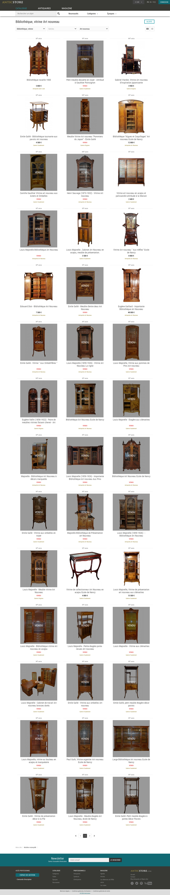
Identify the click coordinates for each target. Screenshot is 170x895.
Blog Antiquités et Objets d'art (139, 879)
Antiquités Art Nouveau (131, 145)
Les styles (103, 885)
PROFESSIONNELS (79, 870)
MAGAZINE (67, 8)
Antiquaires (77, 874)
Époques (55, 879)
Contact (133, 877)
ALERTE (149, 21)
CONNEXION (164, 2)
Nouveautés (73, 13)
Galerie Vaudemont (85, 89)
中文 (154, 2)
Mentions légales (65, 891)
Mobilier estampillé (30, 847)
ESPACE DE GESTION (27, 875)
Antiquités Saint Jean (39, 89)
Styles (54, 876)
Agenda (102, 874)
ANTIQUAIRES (44, 8)
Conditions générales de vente (101, 891)
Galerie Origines (131, 89)
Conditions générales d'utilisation (81, 891)
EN (150, 2)
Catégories (56, 874)
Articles (102, 876)
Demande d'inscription (24, 879)
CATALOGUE (21, 8)
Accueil (133, 874)
